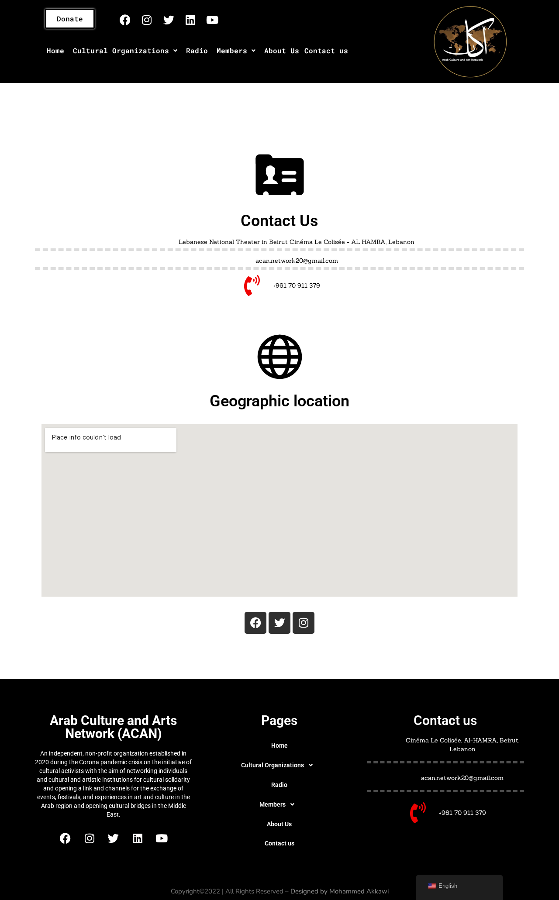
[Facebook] (125, 20)
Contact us (326, 50)
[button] (125, 50)
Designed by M (312, 891)
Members (232, 50)
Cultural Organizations (121, 50)
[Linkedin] (190, 20)
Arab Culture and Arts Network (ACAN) (113, 727)
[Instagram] (147, 20)
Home (55, 50)
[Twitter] (168, 20)
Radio (197, 50)
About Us (281, 50)
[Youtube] (212, 20)
